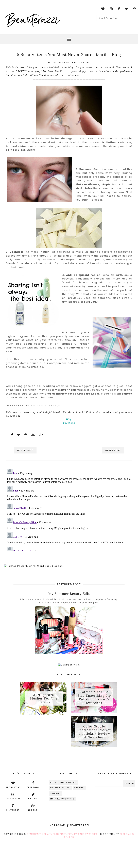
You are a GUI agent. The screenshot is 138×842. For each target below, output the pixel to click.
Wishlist (79, 788)
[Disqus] (69, 509)
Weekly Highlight (60, 788)
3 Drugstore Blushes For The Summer (44, 698)
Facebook (69, 423)
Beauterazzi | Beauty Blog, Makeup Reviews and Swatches (62, 834)
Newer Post (25, 450)
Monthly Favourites (62, 799)
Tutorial (55, 793)
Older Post (113, 450)
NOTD (53, 782)
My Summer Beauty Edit (69, 593)
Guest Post (82, 62)
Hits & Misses (68, 782)
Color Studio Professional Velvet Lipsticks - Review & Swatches (94, 731)
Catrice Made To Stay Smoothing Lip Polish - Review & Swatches (94, 697)
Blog (69, 419)
